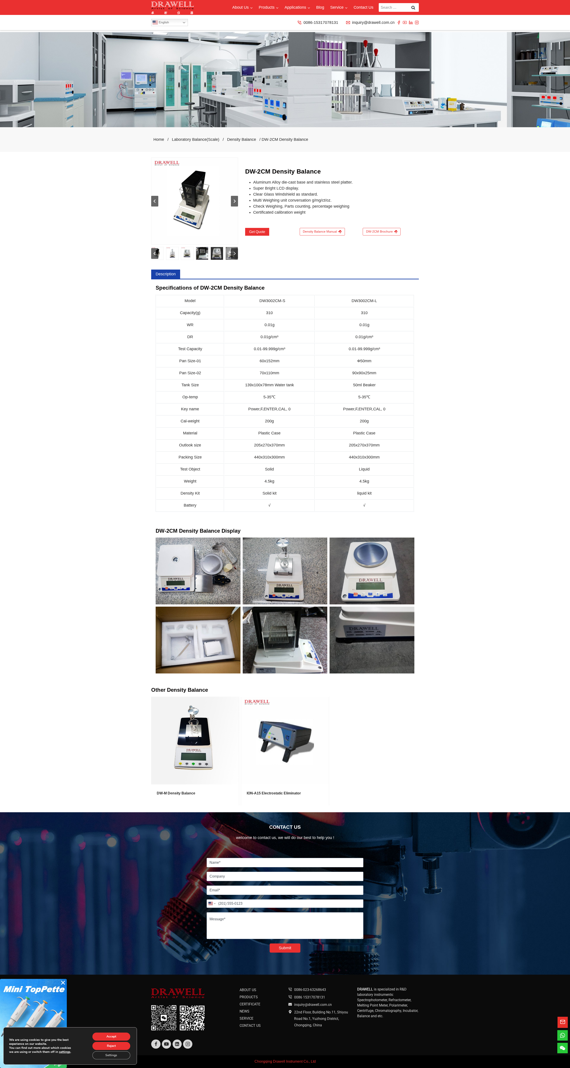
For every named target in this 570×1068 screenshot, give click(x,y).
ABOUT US (248, 990)
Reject (111, 1046)
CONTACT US (250, 1025)
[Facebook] (399, 22)
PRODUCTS (249, 997)
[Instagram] (417, 22)
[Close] (63, 982)
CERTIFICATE (250, 1004)
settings (64, 1052)
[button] (172, 253)
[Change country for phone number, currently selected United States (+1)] (212, 903)
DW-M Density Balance (176, 793)
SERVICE (246, 1018)
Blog (320, 7)
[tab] (165, 274)
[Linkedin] (411, 22)
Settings (111, 1055)
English (163, 22)
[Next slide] (234, 201)
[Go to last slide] (154, 201)
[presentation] (195, 740)
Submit (285, 948)
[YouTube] (405, 22)
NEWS (244, 1011)
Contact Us (363, 7)
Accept (111, 1036)
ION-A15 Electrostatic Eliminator (274, 793)
